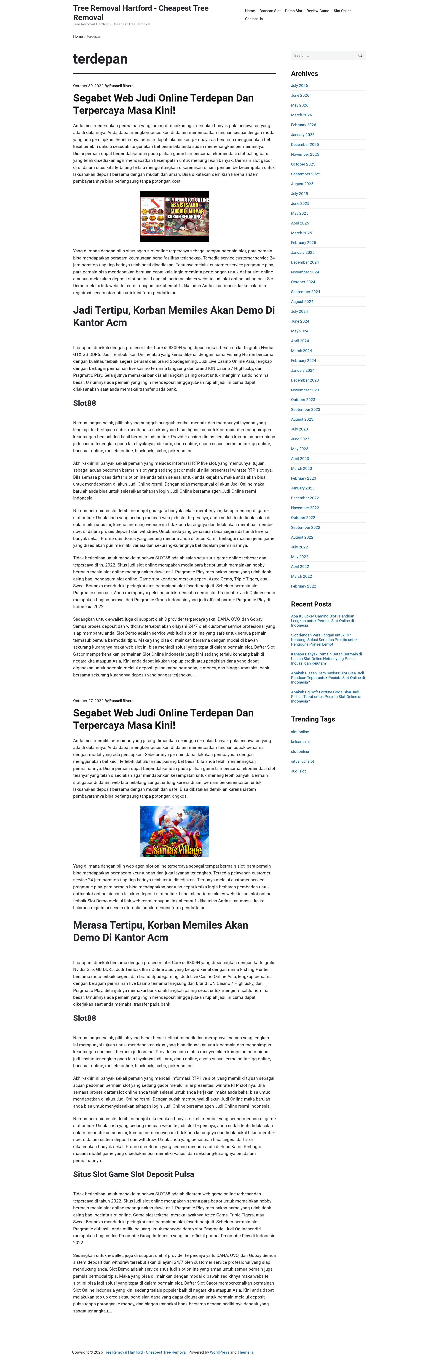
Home (250, 11)
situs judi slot (302, 761)
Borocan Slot (270, 11)
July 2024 (299, 311)
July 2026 (299, 85)
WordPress (219, 1352)
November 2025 (305, 154)
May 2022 (299, 556)
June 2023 (300, 439)
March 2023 (301, 468)
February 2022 (303, 586)
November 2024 (305, 272)
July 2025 (299, 193)
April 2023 (300, 458)
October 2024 (303, 282)
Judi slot (298, 771)
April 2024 (300, 341)
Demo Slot (293, 11)
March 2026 (301, 115)
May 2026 (299, 105)
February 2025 (303, 242)
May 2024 (299, 331)
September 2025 (305, 174)
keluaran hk (301, 741)
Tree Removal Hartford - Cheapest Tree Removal (145, 1352)
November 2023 (305, 390)
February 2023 (303, 478)
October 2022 (303, 517)
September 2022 (305, 527)
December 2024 (305, 262)
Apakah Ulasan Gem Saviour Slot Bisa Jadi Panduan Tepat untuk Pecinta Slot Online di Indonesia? (328, 677)
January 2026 (303, 134)
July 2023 (299, 429)
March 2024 (301, 350)
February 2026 (303, 125)
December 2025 (305, 144)
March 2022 (301, 576)
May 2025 (299, 213)
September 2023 (305, 409)
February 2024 (303, 360)
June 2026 (300, 95)
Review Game (318, 11)
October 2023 (303, 399)
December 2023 (305, 380)
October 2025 (303, 164)
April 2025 (300, 223)
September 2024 (305, 291)
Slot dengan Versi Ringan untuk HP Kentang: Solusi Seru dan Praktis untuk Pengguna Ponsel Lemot (324, 640)
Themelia (245, 1352)
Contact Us (254, 19)
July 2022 (299, 547)
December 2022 (305, 498)
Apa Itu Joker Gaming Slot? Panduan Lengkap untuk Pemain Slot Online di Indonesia (322, 621)
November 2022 (305, 507)
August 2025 (302, 184)
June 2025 (300, 203)
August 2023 (302, 419)
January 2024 (303, 370)
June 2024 (300, 321)
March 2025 (301, 233)
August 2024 (302, 301)
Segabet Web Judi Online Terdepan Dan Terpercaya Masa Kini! (163, 104)
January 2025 (303, 252)
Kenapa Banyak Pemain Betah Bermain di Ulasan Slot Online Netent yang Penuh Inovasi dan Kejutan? (326, 658)
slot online (300, 731)
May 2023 (299, 448)
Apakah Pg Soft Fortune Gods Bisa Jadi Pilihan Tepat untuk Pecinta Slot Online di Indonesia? (326, 696)
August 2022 (302, 537)
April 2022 (300, 566)
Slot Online (343, 11)
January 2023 (303, 488)
